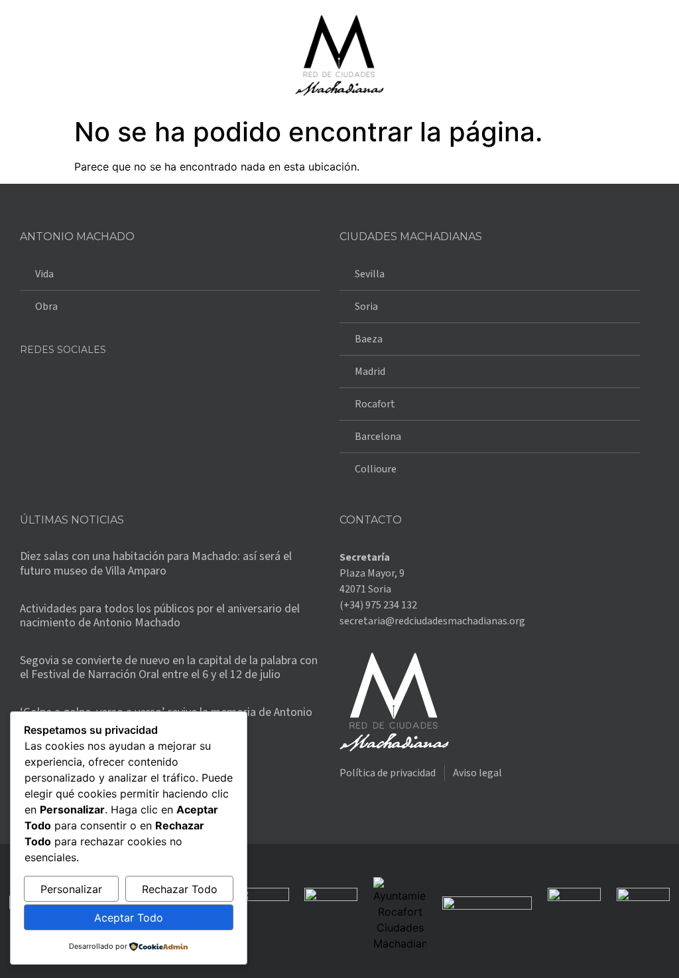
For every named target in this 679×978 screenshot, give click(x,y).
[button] (22, 55)
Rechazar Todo (179, 889)
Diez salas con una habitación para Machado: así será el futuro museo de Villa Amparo (156, 563)
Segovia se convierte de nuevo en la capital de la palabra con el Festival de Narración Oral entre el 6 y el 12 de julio (169, 667)
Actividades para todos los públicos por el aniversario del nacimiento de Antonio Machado (160, 616)
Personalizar (71, 889)
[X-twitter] (69, 385)
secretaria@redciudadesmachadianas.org (432, 621)
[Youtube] (136, 385)
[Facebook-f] (36, 385)
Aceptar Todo (128, 917)
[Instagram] (102, 385)
